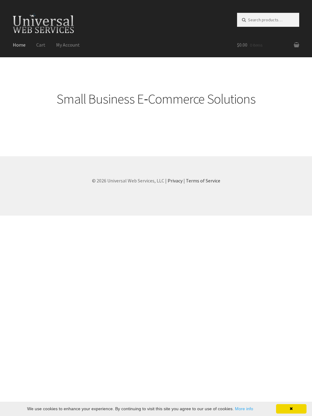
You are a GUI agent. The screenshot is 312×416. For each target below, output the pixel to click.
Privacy (175, 181)
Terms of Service (203, 181)
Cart (40, 45)
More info (244, 408)
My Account (68, 45)
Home (19, 45)
